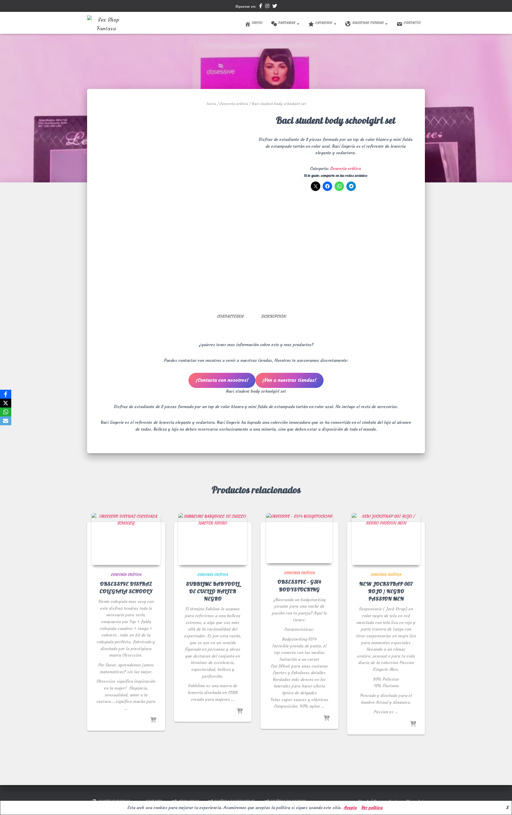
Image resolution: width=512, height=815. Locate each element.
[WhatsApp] (5, 412)
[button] (297, 22)
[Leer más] (153, 720)
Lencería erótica (234, 103)
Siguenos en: (245, 6)
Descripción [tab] (273, 316)
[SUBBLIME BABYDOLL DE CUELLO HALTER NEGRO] (212, 539)
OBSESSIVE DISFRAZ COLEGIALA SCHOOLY (126, 587)
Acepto (350, 807)
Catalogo (324, 22)
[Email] (5, 420)
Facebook (260, 7)
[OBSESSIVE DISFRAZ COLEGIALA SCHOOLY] (126, 539)
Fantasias (287, 22)
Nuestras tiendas (368, 22)
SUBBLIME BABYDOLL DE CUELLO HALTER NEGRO (213, 591)
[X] (5, 403)
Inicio (257, 22)
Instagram (267, 7)
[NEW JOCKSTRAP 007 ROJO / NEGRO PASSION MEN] (386, 539)
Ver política (372, 807)
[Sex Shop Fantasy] (106, 22)
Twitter (274, 7)
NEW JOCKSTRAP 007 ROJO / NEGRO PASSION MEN (386, 591)
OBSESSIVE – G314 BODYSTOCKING (299, 585)
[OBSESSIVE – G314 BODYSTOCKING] (299, 538)
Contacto (412, 22)
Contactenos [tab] (230, 316)
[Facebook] (5, 394)
